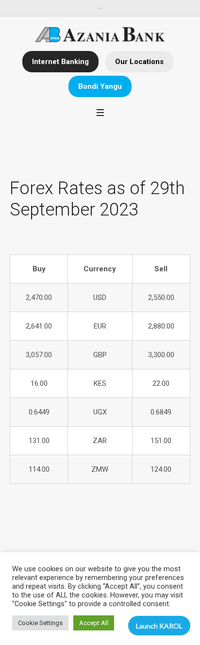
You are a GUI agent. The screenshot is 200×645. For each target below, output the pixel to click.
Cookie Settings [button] (40, 623)
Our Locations (139, 61)
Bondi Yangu (100, 86)
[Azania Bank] (100, 35)
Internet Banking (60, 61)
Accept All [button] (93, 623)
